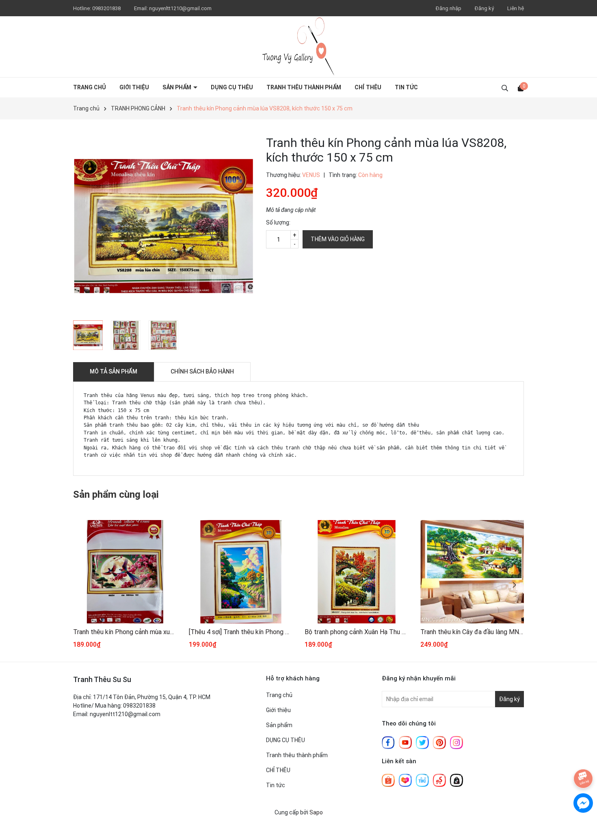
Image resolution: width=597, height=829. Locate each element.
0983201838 (107, 8)
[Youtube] (405, 742)
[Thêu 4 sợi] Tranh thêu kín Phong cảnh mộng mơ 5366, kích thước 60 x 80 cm (240, 632)
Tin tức (406, 87)
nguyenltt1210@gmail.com (180, 8)
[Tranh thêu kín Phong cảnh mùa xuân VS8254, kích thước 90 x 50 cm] (125, 572)
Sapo (316, 812)
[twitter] (422, 742)
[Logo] (298, 46)
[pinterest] (439, 742)
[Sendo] (439, 780)
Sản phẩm (177, 87)
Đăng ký (484, 8)
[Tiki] (422, 780)
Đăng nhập (448, 8)
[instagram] (456, 742)
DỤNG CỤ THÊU (232, 87)
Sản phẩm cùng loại (116, 494)
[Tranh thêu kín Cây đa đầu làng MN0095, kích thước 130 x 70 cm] (472, 572)
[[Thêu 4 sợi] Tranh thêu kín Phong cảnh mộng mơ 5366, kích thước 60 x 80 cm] (240, 572)
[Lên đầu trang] (583, 754)
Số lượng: (278, 222)
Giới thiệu (134, 87)
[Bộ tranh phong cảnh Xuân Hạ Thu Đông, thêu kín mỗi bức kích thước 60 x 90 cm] (356, 572)
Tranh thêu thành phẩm (303, 87)
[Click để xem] (163, 226)
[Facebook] (388, 742)
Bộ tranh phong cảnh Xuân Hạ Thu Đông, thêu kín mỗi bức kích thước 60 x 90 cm (356, 632)
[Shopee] (388, 780)
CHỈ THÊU (368, 87)
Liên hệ (515, 8)
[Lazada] (405, 780)
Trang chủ (89, 87)
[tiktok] (456, 780)
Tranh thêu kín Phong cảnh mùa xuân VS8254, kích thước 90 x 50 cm (125, 632)
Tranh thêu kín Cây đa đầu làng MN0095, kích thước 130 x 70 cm (472, 632)
